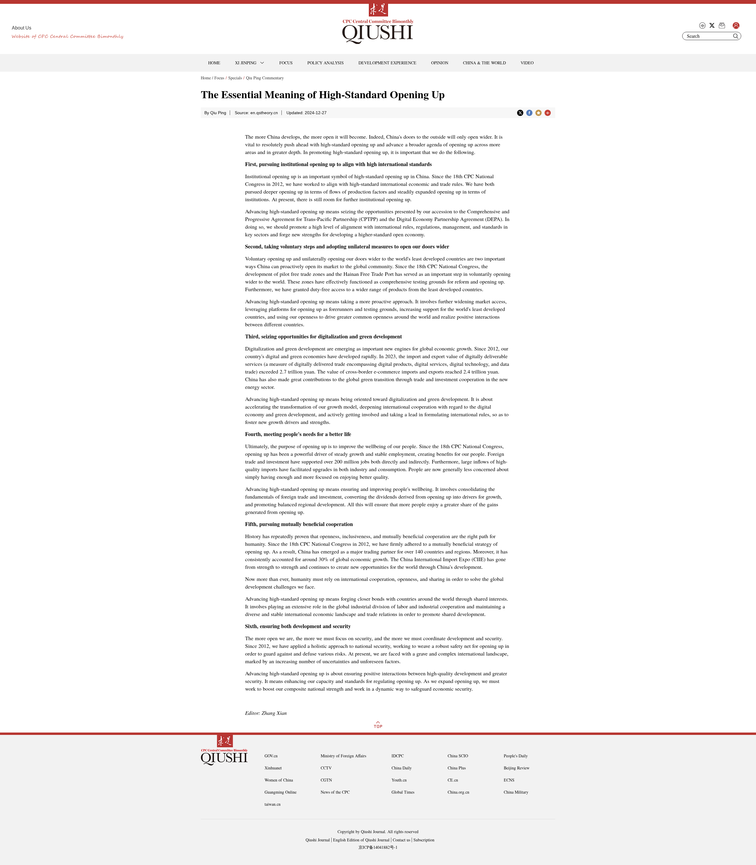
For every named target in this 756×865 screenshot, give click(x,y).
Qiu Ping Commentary (265, 78)
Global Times (403, 792)
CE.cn (453, 780)
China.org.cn (458, 792)
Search (735, 36)
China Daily (402, 768)
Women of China (279, 780)
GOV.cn (271, 755)
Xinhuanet (273, 768)
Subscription (423, 840)
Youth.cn (399, 780)
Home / (207, 78)
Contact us (401, 840)
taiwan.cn (273, 804)
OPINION (439, 62)
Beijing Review (516, 768)
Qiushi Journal (318, 840)
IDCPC (398, 755)
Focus (219, 78)
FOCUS (286, 62)
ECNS (509, 780)
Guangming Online (280, 792)
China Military (516, 792)
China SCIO (458, 755)
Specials (235, 78)
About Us (21, 27)
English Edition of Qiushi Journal (361, 840)
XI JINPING (245, 62)
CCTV (326, 768)
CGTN (326, 780)
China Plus (457, 768)
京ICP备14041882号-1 (378, 847)
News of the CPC (335, 792)
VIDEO (527, 62)
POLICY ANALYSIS (325, 62)
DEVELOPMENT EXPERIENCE (387, 62)
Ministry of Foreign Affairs (343, 755)
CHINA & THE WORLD (484, 62)
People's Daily (516, 755)
